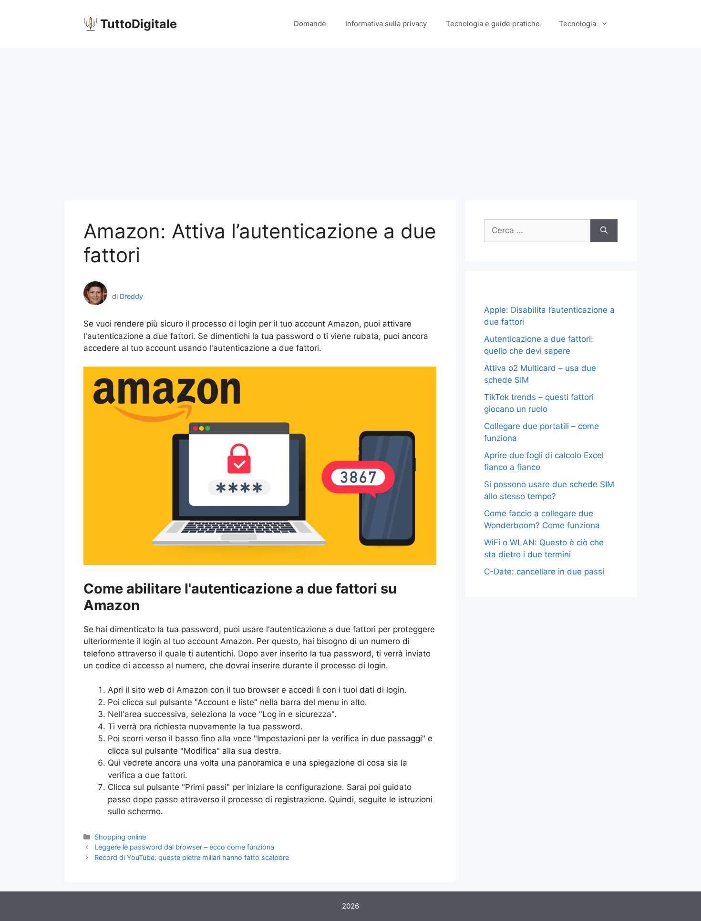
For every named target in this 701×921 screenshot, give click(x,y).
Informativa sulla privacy (386, 23)
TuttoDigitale (138, 24)
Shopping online (120, 837)
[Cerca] (604, 230)
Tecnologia (577, 23)
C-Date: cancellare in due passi (544, 571)
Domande (310, 23)
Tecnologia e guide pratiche (493, 23)
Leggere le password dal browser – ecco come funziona (184, 847)
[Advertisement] (350, 119)
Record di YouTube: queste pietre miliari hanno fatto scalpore (191, 857)
